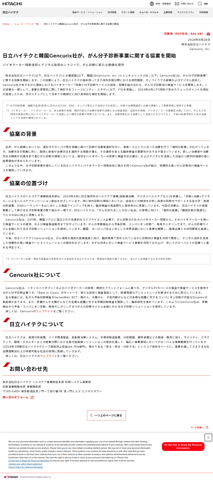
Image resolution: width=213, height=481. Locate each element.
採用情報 (203, 12)
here (63, 448)
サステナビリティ (185, 12)
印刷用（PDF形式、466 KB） (185, 33)
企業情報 (168, 12)
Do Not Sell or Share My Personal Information (29, 461)
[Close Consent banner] (208, 437)
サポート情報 (127, 12)
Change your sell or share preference (25, 464)
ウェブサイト (44, 311)
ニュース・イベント (149, 12)
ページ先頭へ (197, 427)
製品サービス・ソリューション (87, 12)
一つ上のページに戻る (108, 415)
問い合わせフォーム (16, 397)
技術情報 (112, 12)
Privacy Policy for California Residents (25, 467)
